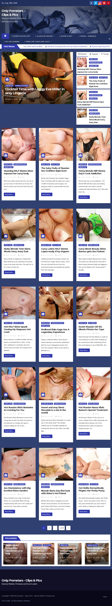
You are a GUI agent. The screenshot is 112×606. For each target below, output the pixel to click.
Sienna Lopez (46, 245)
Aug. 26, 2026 (12, 99)
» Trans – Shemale (87, 36)
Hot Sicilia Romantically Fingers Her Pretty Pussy (92, 489)
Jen (7, 85)
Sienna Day (93, 98)
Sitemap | (27, 601)
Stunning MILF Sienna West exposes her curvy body (18, 172)
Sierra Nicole (94, 113)
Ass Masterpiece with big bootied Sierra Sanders (17, 489)
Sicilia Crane (83, 484)
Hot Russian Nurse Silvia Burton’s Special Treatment (93, 408)
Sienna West (94, 65)
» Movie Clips (65, 36)
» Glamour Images (44, 36)
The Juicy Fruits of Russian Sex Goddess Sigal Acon (55, 169)
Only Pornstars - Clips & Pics (22, 580)
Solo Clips (103, 77)
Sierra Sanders (19, 484)
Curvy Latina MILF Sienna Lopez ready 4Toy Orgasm (55, 250)
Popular (94, 54)
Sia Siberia (92, 323)
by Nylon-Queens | (18, 601)
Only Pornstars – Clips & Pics (23, 596)
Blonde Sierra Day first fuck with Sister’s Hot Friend (55, 492)
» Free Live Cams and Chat (37, 42)
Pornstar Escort (96, 62)
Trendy (106, 54)
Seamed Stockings (16, 85)
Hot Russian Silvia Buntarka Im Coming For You (18, 408)
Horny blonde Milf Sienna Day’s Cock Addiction (92, 172)
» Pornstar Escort (21, 36)
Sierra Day (45, 487)
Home (105, 597)
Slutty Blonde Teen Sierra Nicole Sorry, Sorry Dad (17, 250)
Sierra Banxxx (94, 245)
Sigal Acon (93, 77)
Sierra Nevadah (60, 403)
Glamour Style (47, 403)
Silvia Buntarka (19, 403)
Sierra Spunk (18, 323)
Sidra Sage (45, 325)
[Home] (5, 36)
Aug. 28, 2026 (11, 177)
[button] (109, 39)
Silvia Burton (93, 403)
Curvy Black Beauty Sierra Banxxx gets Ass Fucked (92, 250)
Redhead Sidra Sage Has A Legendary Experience (55, 330)
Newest (83, 54)
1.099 (61, 528)
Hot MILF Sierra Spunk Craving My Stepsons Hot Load (17, 329)
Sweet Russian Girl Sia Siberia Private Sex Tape (91, 328)
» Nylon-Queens (12, 42)
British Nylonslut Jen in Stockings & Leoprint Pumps (33, 91)
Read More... (9, 194)
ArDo (23, 99)
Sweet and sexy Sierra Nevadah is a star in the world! (53, 410)
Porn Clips (93, 59)
